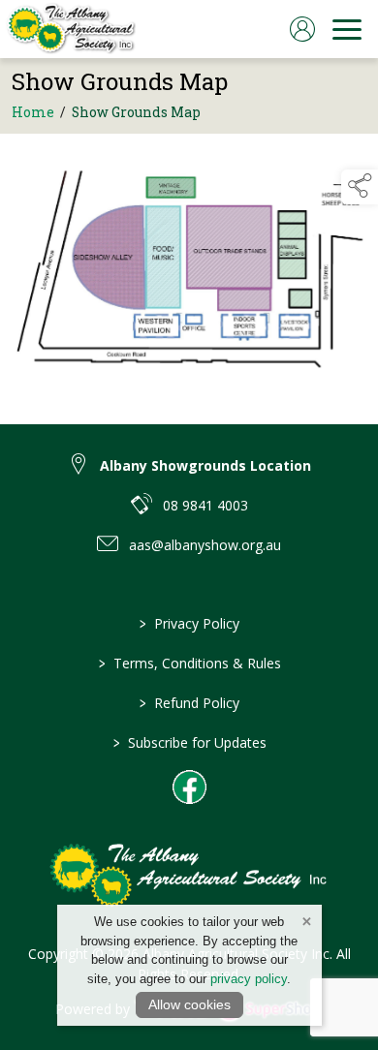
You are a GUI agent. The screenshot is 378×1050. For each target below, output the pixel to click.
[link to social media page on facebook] (189, 787)
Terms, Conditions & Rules (189, 663)
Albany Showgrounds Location (205, 465)
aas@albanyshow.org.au (205, 545)
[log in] (302, 29)
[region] (189, 267)
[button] (359, 187)
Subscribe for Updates (189, 742)
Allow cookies (189, 1004)
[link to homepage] (70, 29)
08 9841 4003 (205, 505)
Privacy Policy (189, 623)
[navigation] (347, 29)
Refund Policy (189, 703)
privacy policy (248, 979)
